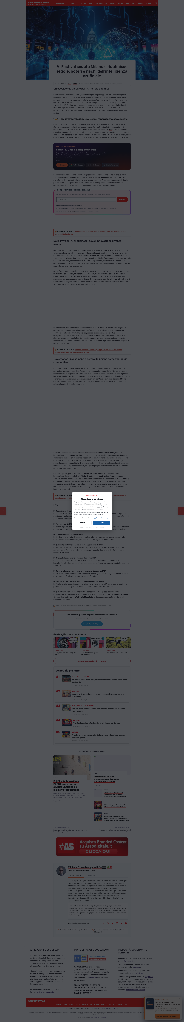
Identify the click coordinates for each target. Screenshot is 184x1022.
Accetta (101, 523)
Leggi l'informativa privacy (100, 518)
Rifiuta (82, 523)
